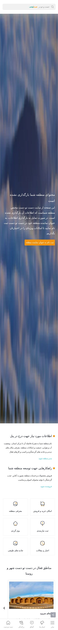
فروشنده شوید (46, 486)
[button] (4, 608)
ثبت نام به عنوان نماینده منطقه (40, 242)
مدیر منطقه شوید (45, 458)
